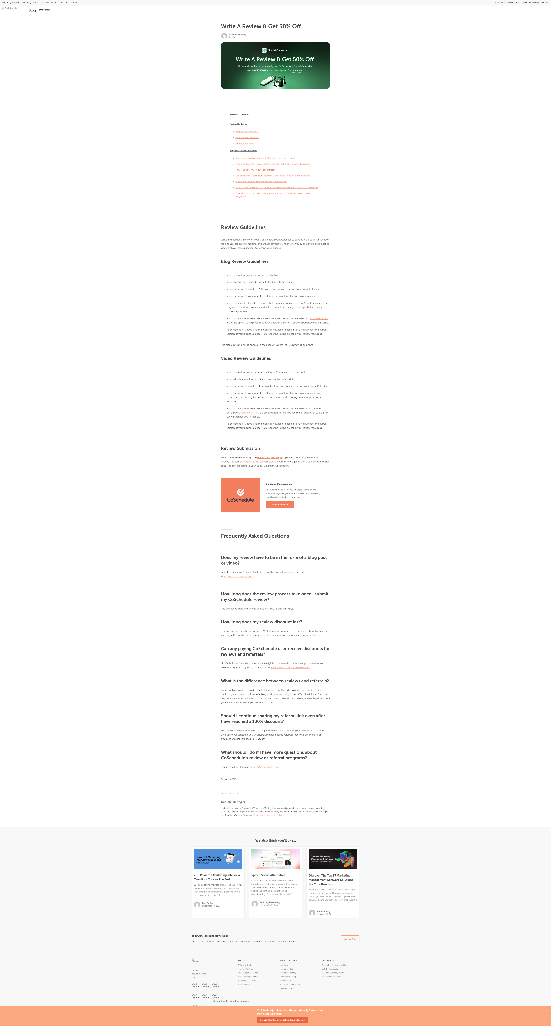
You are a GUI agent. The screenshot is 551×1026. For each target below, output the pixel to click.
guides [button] (62, 3)
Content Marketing (288, 977)
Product (233, 37)
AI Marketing (285, 981)
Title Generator (244, 985)
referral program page (269, 457)
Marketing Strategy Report (333, 973)
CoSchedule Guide (330, 969)
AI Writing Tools (245, 965)
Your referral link (319, 318)
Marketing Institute (10, 3)
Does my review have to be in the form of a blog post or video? (265, 158)
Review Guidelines (238, 124)
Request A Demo (199, 974)
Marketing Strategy (288, 973)
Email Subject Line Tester (248, 973)
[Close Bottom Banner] (546, 1011)
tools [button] (72, 3)
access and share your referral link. (290, 667)
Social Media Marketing (290, 985)
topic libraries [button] (47, 3)
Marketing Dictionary (247, 981)
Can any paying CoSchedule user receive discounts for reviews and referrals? (272, 176)
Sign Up (195, 970)
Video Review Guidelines (247, 138)
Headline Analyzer (245, 969)
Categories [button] (44, 10)
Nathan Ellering (237, 35)
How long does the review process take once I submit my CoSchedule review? (273, 164)
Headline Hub (286, 988)
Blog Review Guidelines (246, 132)
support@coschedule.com (238, 576)
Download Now (280, 505)
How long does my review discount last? (255, 170)
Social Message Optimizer (249, 977)
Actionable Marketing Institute (335, 965)
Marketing (284, 965)
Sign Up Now (350, 939)
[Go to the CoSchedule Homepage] (195, 961)
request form (251, 462)
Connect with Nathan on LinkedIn (268, 815)
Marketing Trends (30, 3)
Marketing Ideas (287, 969)
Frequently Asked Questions (243, 151)
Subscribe (507, 3)
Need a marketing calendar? (536, 3)
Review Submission (244, 143)
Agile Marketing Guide (331, 977)
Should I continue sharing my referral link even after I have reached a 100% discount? (276, 188)
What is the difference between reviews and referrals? (261, 182)
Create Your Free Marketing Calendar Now (282, 1020)
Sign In (195, 978)
